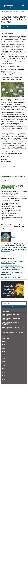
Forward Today (19, 27)
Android (19, 147)
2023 (3, 352)
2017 (3, 372)
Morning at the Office (19, 248)
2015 (3, 379)
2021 (3, 359)
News (2, 11)
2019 (3, 366)
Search (14, 307)
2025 (3, 345)
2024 (3, 348)
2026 (3, 341)
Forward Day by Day (10, 246)
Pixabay (7, 181)
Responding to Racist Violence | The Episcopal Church (11, 273)
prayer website (5, 142)
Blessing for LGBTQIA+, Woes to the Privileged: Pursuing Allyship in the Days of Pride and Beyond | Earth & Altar (13, 268)
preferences (7, 144)
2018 (3, 369)
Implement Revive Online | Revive (10, 277)
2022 (3, 355)
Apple (13, 147)
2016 (3, 376)
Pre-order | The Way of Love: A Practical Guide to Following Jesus (12, 262)
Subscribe (4, 176)
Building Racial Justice (7, 189)
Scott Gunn (10, 27)
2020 (3, 362)
